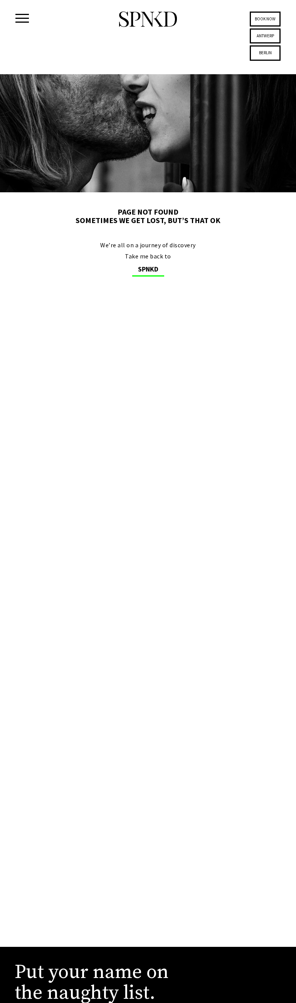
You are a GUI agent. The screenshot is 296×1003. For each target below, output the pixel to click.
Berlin (265, 52)
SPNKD (148, 269)
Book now (265, 19)
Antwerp (265, 35)
